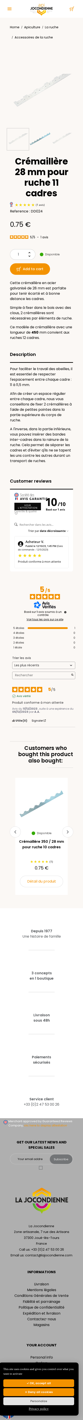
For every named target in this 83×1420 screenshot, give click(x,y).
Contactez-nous (41, 1319)
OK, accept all (40, 1383)
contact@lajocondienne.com (48, 1255)
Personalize (38, 1401)
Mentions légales (41, 1289)
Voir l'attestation (27, 506)
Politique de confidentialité (41, 1307)
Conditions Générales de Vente (41, 1295)
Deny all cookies (40, 1392)
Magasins (41, 1324)
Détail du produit (41, 881)
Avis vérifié (24, 696)
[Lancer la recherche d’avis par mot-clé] (72, 675)
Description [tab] (23, 354)
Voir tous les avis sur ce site (45, 619)
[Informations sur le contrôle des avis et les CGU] (65, 612)
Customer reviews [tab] (31, 481)
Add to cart (33, 268)
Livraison (41, 1284)
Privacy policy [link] (39, 1408)
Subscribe (61, 1159)
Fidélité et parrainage (41, 1301)
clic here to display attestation (45, 1125)
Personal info (41, 1357)
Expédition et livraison (41, 1313)
